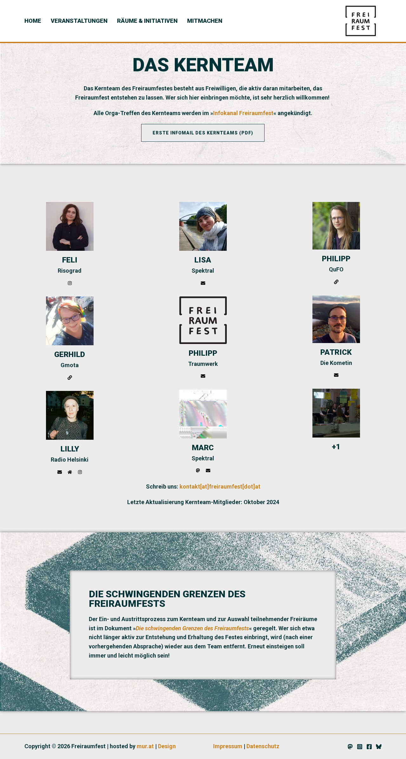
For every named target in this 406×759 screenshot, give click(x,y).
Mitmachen (204, 20)
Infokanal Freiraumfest (243, 113)
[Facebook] (369, 746)
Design (167, 746)
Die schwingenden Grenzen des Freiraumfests (192, 628)
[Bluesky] (379, 746)
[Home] (69, 472)
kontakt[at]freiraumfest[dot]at (220, 486)
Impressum (227, 746)
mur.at (145, 746)
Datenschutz (262, 746)
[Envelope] (59, 472)
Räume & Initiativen (147, 20)
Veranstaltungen (79, 20)
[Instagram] (69, 283)
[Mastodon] (197, 470)
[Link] (69, 377)
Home (32, 20)
